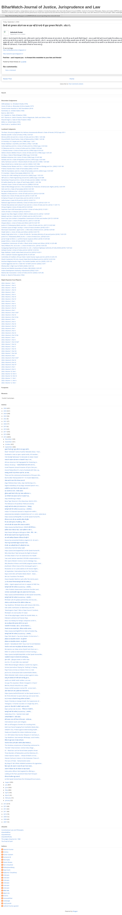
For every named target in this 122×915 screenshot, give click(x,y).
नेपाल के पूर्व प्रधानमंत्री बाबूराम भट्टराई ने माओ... (17, 543)
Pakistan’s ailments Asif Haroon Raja (16, 618)
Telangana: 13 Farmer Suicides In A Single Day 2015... (22, 704)
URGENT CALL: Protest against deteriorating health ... (22, 730)
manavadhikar (7, 898)
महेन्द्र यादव (6, 890)
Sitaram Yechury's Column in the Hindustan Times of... (22, 758)
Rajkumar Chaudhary (10, 872)
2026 (5, 408)
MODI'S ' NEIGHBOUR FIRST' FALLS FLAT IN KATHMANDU (22, 644)
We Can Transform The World (14, 576)
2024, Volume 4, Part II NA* (10, 312)
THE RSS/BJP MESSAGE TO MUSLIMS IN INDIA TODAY (21, 457)
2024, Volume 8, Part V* (8, 365)
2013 (5, 806)
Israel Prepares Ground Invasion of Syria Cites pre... (21, 467)
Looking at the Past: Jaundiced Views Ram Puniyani (21, 774)
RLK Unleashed (8, 865)
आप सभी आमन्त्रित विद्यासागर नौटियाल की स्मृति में (16, 537)
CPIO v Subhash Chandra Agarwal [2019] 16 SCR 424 (18, 255)
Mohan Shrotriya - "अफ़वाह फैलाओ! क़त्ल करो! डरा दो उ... (20, 465)
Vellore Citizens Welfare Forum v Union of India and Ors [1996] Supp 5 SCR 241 (26, 153)
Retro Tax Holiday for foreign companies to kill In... (21, 621)
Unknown (6, 875)
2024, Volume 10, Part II (8, 374)
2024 (5, 413)
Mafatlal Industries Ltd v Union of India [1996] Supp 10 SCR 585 (21, 157)
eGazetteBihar (5, 832)
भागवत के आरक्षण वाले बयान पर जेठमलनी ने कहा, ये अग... (18, 459)
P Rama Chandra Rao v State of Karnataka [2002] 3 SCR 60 (19, 169)
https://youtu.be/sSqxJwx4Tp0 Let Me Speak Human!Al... (22, 550)
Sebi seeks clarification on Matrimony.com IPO (19, 607)
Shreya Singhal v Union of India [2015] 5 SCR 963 (17, 207)
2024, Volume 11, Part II (8, 380)
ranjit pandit (7, 903)
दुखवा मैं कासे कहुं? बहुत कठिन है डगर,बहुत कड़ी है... (17, 449)
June (6, 787)
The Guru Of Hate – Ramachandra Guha (17, 761)
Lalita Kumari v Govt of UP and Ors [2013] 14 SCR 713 (18, 200)
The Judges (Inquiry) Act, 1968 (10, 839)
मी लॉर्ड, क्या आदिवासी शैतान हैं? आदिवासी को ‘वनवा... (17, 545)
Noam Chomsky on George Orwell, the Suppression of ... (23, 701)
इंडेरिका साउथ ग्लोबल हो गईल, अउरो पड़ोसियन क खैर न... (19, 530)
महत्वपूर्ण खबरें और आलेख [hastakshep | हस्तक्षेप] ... (18, 587)
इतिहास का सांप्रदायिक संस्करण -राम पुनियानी (15, 639)
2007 (5, 822)
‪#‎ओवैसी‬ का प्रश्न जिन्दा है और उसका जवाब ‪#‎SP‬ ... (17, 488)
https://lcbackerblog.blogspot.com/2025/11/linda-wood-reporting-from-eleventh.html (32, 16)
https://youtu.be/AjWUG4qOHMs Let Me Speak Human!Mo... (24, 654)
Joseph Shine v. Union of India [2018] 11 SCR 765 (16, 241)
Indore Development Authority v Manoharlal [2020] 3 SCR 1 (20, 270)
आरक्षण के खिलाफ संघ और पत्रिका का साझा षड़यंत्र (17, 769)
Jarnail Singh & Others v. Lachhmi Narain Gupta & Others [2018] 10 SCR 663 (25, 239)
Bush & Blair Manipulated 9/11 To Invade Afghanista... (22, 478)
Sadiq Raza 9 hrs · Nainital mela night (17, 714)
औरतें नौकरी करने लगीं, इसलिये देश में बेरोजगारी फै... (17, 691)
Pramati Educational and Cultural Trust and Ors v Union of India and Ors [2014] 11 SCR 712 (30, 205)
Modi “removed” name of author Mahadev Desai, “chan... (23, 452)
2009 (5, 817)
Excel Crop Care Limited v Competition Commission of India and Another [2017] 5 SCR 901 (30, 218)
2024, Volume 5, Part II (8, 322)
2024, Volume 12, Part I (8, 383)
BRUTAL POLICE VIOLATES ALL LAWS (16, 685)
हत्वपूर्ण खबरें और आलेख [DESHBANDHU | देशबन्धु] (18, 506)
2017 (5, 432)
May (6, 790)
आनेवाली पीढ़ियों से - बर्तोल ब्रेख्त (12, 717)
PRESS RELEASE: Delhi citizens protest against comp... (22, 675)
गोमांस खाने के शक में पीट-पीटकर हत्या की (15, 480)
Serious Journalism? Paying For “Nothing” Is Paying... (21, 667)
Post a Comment (10, 70)
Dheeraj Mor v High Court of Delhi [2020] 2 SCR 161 (17, 266)
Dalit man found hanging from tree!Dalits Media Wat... (22, 727)
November (8, 442)
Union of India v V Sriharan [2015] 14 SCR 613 (15, 212)
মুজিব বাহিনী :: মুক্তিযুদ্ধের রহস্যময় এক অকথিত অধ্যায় (17, 659)
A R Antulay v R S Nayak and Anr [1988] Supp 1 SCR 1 (18, 141)
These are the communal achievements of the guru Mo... (23, 475)
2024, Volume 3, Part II (8, 303)
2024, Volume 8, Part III (8, 360)
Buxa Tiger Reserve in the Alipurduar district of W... (21, 501)
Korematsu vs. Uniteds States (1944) (12, 111)
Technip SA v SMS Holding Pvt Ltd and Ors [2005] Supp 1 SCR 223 (22, 175)
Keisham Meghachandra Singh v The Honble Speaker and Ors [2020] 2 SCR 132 (26, 261)
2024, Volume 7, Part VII (8, 351)
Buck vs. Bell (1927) (7, 113)
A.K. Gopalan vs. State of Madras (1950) (13, 115)
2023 (5, 416)
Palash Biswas (7, 862)
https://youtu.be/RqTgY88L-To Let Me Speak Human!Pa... (23, 517)
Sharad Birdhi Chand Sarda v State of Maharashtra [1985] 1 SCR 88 (22, 139)
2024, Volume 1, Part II (8, 285)
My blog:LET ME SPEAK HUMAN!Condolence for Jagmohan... (24, 763)
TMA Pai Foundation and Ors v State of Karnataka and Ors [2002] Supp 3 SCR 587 (27, 171)
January (7, 800)
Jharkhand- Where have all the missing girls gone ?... (21, 566)
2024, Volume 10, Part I (8, 371)
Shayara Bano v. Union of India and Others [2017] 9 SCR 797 (20, 223)
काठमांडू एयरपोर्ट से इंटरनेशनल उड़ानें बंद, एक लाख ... (17, 472)
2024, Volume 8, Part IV (8, 362)
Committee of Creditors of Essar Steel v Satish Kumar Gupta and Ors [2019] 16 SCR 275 (29, 257)
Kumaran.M (7, 857)
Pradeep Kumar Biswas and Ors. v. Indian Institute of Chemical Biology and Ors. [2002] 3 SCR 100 (32, 166)
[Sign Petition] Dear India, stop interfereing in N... (21, 483)
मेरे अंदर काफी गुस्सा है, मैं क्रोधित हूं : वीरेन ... (16, 522)
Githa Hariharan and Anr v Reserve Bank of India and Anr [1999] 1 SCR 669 (25, 162)
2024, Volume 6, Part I (8, 328)
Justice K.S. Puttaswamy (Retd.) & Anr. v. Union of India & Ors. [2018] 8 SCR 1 (25, 236)
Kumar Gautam (8, 854)
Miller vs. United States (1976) (10, 122)
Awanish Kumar (8, 849)
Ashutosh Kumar (16, 32)
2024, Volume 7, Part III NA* (10, 342)
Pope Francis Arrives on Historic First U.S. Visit (19, 670)
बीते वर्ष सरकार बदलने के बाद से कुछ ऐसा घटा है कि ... (17, 535)
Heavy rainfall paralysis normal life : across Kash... (21, 688)
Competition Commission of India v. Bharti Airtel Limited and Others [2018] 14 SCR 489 (29, 243)
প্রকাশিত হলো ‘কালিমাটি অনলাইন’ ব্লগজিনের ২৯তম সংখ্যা (17, 680)
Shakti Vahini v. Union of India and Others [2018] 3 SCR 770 (20, 232)
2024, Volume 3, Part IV (8, 308)
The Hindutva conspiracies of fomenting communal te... (22, 745)
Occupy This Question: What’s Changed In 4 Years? (21, 683)
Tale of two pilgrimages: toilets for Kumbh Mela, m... (21, 615)
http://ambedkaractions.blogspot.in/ (14, 50)
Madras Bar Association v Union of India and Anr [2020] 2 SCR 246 (22, 273)
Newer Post (7, 79)
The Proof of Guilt (7, 841)
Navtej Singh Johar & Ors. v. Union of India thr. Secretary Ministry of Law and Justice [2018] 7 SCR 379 (33, 234)
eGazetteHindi (5, 834)
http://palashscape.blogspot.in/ (13, 54)
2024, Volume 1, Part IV (8, 290)
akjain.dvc (6, 893)
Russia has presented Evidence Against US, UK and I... (22, 540)
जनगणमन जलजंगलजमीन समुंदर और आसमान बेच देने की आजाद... (20, 592)
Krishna (5, 852)
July (6, 785)
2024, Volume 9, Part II (8, 369)
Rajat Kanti (6, 870)
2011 (5, 811)
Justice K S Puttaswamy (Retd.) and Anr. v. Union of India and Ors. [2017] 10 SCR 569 (28, 225)
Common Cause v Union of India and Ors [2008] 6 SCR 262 (20, 184)
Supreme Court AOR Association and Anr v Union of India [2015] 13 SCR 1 (24, 209)
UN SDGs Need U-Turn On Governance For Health (20, 556)
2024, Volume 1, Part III (8, 288)
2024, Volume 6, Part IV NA (9, 335)
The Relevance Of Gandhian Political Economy (19, 504)
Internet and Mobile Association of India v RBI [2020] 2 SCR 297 (21, 268)
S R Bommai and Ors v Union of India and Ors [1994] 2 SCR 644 (21, 148)
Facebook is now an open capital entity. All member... (22, 454)
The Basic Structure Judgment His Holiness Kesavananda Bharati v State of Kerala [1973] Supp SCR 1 (33, 132)
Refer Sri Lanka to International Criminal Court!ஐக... (21, 652)
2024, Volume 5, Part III (8, 324)
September (9, 447)
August (7, 782)
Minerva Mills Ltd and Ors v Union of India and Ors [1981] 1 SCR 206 (23, 137)
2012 (5, 809)
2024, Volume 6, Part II (8, 331)
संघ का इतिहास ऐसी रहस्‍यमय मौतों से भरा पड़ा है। (16, 623)
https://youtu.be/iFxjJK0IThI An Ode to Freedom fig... (21, 631)
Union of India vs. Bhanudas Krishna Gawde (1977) (17, 106)
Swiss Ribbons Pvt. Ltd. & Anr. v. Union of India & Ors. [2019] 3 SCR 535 (24, 245)
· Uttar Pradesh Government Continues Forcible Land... (22, 589)
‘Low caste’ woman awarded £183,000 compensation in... (23, 558)
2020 (5, 424)
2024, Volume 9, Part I (8, 367)
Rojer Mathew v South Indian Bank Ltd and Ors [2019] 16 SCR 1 (21, 252)
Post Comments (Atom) (76, 84)
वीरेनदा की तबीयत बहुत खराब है (12, 776)
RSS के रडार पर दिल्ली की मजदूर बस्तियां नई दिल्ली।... (18, 698)
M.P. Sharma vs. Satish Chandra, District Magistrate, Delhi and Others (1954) (25, 117)
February (8, 798)
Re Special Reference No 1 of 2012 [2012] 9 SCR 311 (17, 191)
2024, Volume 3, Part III (8, 306)
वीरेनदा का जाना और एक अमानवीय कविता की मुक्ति (17, 519)
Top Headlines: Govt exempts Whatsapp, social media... (22, 737)
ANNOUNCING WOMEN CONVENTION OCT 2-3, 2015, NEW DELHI (25, 514)
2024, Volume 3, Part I (8, 301)
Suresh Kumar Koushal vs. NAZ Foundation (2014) (17, 108)
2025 (5, 411)
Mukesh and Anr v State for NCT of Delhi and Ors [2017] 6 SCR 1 (21, 216)
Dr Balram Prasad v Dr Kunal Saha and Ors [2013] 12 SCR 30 (20, 198)
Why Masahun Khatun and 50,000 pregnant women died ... (24, 563)
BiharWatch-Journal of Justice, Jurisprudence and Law (51, 7)
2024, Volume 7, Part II (8, 340)
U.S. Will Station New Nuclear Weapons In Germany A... (22, 735)
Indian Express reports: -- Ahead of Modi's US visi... (21, 756)
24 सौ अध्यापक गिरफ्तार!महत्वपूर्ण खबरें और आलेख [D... (18, 582)
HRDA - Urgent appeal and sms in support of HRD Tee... (22, 584)
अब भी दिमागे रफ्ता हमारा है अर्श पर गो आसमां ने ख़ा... (17, 496)
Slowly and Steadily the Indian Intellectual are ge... (21, 732)
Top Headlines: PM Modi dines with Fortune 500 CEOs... (22, 605)
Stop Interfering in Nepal (13, 498)
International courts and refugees (15, 722)
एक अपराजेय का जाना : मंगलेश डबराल (14, 491)
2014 (5, 804)
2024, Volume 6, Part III (8, 333)
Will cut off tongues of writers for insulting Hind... (20, 724)
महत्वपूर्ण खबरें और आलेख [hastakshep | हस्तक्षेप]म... (19, 509)
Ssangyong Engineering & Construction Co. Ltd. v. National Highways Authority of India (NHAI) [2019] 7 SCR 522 (36, 248)
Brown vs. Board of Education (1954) (12, 275)
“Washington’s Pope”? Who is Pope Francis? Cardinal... (22, 610)
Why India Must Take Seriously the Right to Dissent (21, 553)
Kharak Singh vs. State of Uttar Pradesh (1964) (16, 120)
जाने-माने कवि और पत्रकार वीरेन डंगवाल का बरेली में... (17, 524)
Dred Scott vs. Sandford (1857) (11, 124)
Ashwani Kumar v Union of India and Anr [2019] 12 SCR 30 (20, 250)
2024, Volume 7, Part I (8, 337)
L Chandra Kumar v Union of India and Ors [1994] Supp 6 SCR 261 (22, 150)
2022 (5, 419)
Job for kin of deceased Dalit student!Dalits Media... (21, 672)
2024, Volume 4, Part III (8, 315)
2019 (5, 426)
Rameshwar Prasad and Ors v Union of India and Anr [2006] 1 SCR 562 (23, 180)
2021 (5, 421)
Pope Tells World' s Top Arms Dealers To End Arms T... (22, 636)
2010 (5, 814)
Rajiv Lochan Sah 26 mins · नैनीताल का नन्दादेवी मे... (19, 709)
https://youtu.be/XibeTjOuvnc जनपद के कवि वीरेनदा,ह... (20, 527)
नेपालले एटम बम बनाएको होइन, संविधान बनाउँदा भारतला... (18, 628)
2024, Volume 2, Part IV (8, 299)
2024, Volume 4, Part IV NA (9, 317)
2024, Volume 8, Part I (8, 355)
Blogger (75, 911)
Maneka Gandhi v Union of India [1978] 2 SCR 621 (17, 135)
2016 (5, 434)
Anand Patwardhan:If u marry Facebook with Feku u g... (22, 470)
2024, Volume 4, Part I (8, 310)
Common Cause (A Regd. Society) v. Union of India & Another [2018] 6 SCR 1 (25, 227)
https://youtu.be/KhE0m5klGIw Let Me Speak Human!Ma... (23, 595)
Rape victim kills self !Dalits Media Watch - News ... (21, 574)
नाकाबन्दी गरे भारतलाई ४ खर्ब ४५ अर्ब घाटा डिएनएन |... (18, 626)
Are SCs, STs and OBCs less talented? (16, 662)
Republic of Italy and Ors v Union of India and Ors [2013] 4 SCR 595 (22, 193)
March (7, 795)
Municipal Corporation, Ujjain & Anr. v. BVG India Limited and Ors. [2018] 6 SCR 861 (28, 230)
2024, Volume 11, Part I (8, 378)
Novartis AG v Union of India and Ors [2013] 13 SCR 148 (19, 196)
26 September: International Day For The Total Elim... (22, 571)
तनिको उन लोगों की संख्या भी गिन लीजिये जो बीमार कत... (18, 602)
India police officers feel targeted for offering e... (20, 771)
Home (72, 79)
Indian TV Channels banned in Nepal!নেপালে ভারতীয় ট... (21, 511)
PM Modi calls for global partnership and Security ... (21, 600)
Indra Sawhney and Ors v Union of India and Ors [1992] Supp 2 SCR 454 (24, 146)
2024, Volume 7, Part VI (8, 349)
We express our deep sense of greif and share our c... (22, 649)
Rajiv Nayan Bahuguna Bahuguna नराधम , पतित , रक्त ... (21, 532)
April (7, 793)
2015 (5, 437)
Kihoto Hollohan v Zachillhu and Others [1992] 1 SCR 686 (19, 144)
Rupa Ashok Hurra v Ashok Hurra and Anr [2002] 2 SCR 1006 (20, 164)
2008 (5, 819)
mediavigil (6, 901)
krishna (5, 896)
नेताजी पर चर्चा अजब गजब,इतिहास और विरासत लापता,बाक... (19, 646)
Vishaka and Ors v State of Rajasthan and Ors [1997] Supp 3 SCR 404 (23, 159)
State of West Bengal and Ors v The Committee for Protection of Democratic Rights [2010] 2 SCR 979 (33, 187)
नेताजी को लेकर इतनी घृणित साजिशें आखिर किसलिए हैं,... (18, 743)
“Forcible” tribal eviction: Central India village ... (20, 748)
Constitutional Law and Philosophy (12, 830)
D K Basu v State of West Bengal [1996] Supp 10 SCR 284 (19, 155)
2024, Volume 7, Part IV (8, 344)
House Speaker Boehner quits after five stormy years (21, 579)
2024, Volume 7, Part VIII (9, 353)
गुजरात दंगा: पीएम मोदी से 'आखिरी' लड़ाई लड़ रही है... (17, 706)
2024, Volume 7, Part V (8, 346)
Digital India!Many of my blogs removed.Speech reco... (22, 485)
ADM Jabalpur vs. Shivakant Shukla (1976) (14, 104)
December (8, 439)
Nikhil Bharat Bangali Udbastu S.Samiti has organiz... (22, 665)
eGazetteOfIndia (6, 837)
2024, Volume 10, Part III (9, 376)
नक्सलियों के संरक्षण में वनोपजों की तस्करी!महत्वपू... (17, 657)
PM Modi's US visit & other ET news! (16, 613)
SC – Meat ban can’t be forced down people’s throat (21, 750)
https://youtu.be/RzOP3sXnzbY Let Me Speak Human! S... (23, 693)
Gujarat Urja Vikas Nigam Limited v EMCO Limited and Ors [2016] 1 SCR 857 (25, 214)
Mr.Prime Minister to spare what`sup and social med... (22, 696)
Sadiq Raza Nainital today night (15, 548)
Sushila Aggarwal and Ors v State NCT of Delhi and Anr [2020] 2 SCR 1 (23, 264)
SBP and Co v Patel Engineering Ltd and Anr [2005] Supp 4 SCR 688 (22, 178)
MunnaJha (6, 860)
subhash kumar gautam (11, 906)
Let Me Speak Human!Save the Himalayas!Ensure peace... (23, 779)
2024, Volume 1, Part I (8, 283)
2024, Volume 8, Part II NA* (10, 358)
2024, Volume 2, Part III (8, 297)
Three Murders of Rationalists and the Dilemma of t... (22, 753)
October (8, 444)
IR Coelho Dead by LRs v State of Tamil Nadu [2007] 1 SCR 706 (21, 182)
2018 (5, 429)
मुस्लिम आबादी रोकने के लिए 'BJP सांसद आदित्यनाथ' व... (18, 493)
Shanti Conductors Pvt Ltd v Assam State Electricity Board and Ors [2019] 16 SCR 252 (28, 259)
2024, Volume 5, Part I (8, 319)
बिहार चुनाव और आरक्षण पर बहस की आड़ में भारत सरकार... (19, 766)
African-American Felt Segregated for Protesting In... (21, 462)
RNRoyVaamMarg (8, 867)
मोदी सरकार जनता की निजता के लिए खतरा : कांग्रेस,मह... (18, 719)
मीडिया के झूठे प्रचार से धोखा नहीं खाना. (14, 740)
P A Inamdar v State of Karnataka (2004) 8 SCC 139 (17, 173)
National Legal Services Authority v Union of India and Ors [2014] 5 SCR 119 (25, 202)
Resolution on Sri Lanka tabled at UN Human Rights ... (22, 569)
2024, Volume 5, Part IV (8, 326)
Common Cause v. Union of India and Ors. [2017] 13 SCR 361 (20, 221)
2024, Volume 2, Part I (8, 292)
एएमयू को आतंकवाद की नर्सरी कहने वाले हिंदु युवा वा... (17, 678)
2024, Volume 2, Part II (8, 294)
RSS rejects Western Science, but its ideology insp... (21, 561)
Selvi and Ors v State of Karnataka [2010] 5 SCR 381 (17, 189)
